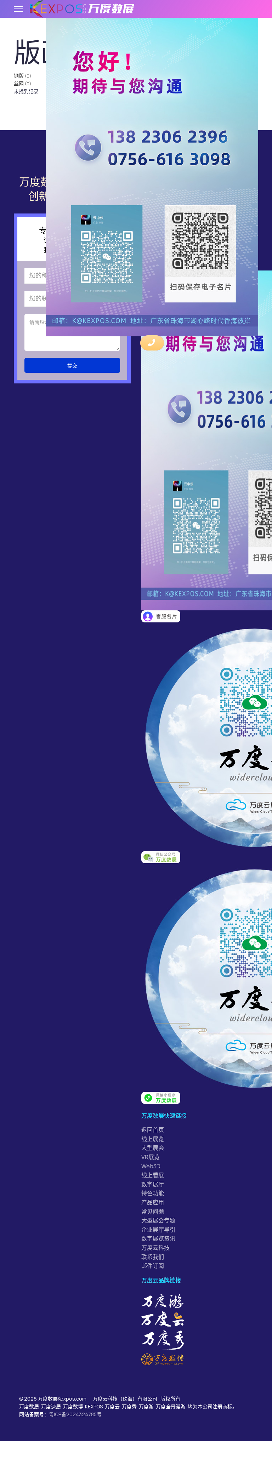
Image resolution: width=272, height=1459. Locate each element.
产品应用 (152, 1202)
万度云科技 (155, 1248)
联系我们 (152, 1257)
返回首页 (152, 1130)
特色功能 (152, 1193)
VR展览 (150, 1157)
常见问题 (152, 1211)
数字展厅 (152, 1184)
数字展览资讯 (158, 1238)
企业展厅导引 (158, 1229)
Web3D (150, 1166)
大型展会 (152, 1148)
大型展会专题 (158, 1220)
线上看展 (152, 1175)
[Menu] (18, 9)
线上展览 (152, 1139)
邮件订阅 (152, 1266)
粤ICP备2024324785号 (75, 1414)
